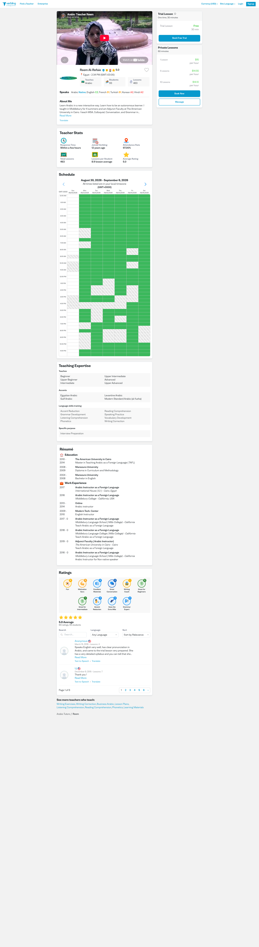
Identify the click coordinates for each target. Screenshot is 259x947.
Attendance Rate (131, 145)
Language (95, 630)
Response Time (68, 145)
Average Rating (130, 159)
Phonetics (117, 707)
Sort (124, 630)
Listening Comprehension (70, 707)
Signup (251, 4)
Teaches (89, 80)
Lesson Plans (122, 704)
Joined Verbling (99, 145)
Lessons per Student (102, 159)
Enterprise (43, 4)
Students (114, 80)
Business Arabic (105, 704)
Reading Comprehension (98, 707)
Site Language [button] (227, 4)
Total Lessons (67, 159)
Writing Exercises (66, 704)
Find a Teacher (27, 4)
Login (240, 4)
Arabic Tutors (63, 714)
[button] (209, 4)
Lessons (137, 80)
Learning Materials (134, 707)
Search (62, 630)
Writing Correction (86, 704)
